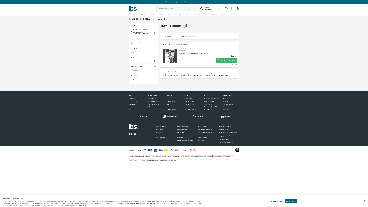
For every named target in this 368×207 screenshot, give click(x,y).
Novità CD (169, 99)
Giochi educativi (209, 101)
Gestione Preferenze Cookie (185, 140)
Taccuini (225, 99)
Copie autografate (153, 104)
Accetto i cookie (291, 201)
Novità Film (188, 99)
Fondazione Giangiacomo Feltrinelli (227, 136)
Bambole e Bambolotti (210, 107)
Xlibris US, (181, 50)
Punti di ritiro (166, 2)
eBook (130, 109)
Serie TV (187, 107)
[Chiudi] (365, 201)
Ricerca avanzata (208, 8)
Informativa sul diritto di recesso (153, 156)
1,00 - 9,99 (136, 52)
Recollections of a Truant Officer (175, 45)
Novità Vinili (170, 107)
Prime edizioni (152, 99)
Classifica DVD (189, 101)
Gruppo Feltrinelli (224, 129)
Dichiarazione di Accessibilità (136, 155)
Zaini (224, 107)
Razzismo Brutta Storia (226, 142)
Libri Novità (132, 99)
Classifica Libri (133, 101)
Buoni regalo (175, 2)
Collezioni (150, 107)
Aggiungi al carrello (228, 60)
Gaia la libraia (160, 137)
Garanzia (180, 137)
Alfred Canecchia (138, 61)
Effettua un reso (181, 135)
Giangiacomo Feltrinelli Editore (228, 132)
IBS (134, 79)
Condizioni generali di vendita (151, 155)
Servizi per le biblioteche (205, 129)
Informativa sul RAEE (167, 156)
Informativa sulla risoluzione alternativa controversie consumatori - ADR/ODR (192, 155)
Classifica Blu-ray (190, 104)
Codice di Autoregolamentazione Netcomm (195, 156)
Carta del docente (195, 2)
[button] (201, 8)
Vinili (168, 104)
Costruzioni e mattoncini (211, 99)
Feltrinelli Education (224, 139)
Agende (225, 101)
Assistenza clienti (209, 2)
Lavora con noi (202, 137)
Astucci (225, 109)
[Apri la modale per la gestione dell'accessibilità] (237, 150)
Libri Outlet (132, 104)
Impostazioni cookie (276, 201)
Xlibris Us (136, 70)
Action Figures (208, 109)
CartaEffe (158, 2)
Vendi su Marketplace (204, 135)
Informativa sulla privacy (219, 155)
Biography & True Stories (140, 29)
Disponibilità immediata (140, 43)
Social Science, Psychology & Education (140, 32)
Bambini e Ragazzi (190, 109)
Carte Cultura (184, 2)
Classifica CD (171, 101)
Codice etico (202, 140)
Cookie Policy (82, 205)
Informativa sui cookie (178, 156)
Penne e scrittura (228, 104)
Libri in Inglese (133, 107)
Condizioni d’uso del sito (166, 155)
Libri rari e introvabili (153, 101)
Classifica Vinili (171, 109)
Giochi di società (209, 104)
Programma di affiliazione (206, 132)
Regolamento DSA (227, 156)
